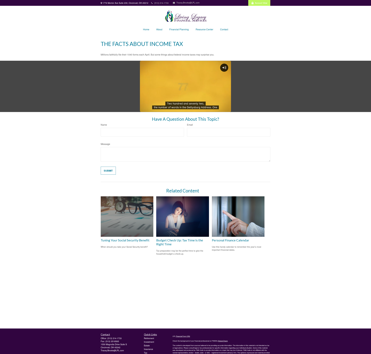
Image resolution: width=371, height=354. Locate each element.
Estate (147, 345)
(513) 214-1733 (161, 2)
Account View (261, 2)
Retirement (149, 338)
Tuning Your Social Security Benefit (125, 240)
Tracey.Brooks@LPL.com (188, 2)
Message (105, 144)
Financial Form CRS (183, 336)
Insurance (148, 349)
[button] (146, 29)
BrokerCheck (223, 341)
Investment (149, 341)
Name (104, 124)
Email (190, 124)
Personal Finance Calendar (230, 240)
